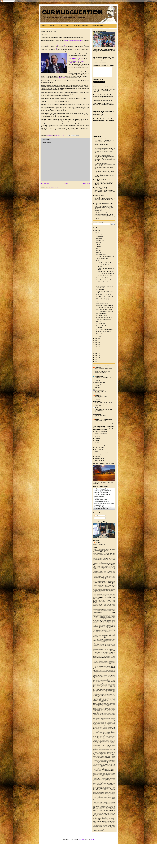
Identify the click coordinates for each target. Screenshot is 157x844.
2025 (96, 232)
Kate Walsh (95, 698)
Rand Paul (105, 773)
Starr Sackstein (104, 797)
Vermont (113, 821)
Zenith (94, 830)
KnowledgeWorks (107, 701)
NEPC (108, 746)
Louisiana (95, 712)
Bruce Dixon (101, 580)
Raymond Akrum (102, 774)
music (106, 737)
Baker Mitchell (111, 567)
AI (106, 553)
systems (109, 802)
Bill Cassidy (100, 572)
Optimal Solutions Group (98, 756)
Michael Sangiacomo (97, 731)
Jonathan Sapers (102, 691)
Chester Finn (112, 598)
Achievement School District (100, 552)
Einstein (102, 646)
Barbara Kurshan (103, 568)
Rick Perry (99, 782)
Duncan (110, 639)
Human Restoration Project (101, 445)
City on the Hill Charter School (106, 608)
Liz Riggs (113, 709)
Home (44, 25)
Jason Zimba (102, 680)
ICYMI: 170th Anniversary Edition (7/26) (104, 155)
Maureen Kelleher (100, 723)
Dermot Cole (101, 636)
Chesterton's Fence (99, 195)
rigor (103, 782)
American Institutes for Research (99, 559)
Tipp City (101, 813)
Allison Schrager (112, 555)
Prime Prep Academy (98, 769)
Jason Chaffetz (96, 680)
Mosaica (94, 737)
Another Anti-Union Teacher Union (104, 284)
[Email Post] (69, 135)
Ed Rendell (99, 640)
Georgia (97, 662)
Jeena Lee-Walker (97, 681)
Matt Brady (102, 722)
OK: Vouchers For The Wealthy (103, 331)
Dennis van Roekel (106, 635)
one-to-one (110, 754)
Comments (98, 518)
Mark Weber (95, 718)
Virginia (106, 822)
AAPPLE (103, 549)
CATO (106, 586)
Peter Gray (110, 764)
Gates (97, 661)
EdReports (97, 641)
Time (97, 813)
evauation (95, 653)
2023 (96, 340)
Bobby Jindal (101, 576)
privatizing (107, 769)
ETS (94, 652)
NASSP (107, 740)
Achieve (106, 550)
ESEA (110, 650)
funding (108, 660)
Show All (113, 423)
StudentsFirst (96, 801)
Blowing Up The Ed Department (103, 279)
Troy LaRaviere (112, 815)
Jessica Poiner (103, 684)
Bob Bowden (104, 575)
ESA (107, 650)
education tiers (103, 644)
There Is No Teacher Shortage (102, 147)
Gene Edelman (109, 661)
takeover (113, 802)
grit (109, 663)
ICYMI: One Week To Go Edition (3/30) (105, 256)
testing (95, 810)
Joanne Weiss (100, 686)
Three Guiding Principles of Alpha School (104, 171)
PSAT (94, 770)
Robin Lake (100, 784)
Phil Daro (97, 765)
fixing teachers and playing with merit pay (55, 45)
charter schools (104, 597)
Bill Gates (107, 572)
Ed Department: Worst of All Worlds (104, 307)
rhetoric (97, 780)
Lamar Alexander (97, 703)
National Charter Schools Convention (100, 742)
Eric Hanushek (110, 649)
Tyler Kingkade (105, 817)
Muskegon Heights (111, 737)
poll (114, 766)
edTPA (101, 641)
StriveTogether (100, 799)
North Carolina (100, 753)
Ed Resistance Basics (105, 640)
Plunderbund (97, 456)
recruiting (97, 777)
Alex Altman (95, 554)
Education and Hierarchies (102, 303)
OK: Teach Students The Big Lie (103, 294)
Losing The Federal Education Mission (105, 262)
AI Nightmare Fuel (100, 289)
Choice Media (100, 602)
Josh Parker (105, 693)
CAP (112, 583)
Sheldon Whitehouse (105, 793)
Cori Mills (99, 617)
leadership (95, 705)
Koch (112, 701)
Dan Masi (108, 622)
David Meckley (102, 630)
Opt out (113, 754)
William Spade (107, 827)
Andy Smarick (96, 562)
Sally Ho (110, 787)
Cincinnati (113, 606)
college (109, 610)
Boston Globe (110, 577)
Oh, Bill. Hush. (99, 260)
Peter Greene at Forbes (100, 54)
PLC (102, 766)
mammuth (81, 839)
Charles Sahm (96, 594)
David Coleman (103, 627)
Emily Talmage (105, 648)
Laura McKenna (99, 704)
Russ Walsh (99, 787)
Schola (100, 789)
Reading (108, 774)
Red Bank (101, 777)
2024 (96, 338)
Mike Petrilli (106, 733)
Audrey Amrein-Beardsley (102, 567)
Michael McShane (111, 729)
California (95, 582)
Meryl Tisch (105, 728)
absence (107, 549)
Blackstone (95, 573)
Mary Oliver (101, 720)
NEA (107, 745)
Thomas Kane (96, 812)
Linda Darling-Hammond (110, 708)
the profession (110, 810)
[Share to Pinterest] (78, 135)
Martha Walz (107, 718)
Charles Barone (106, 593)
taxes (103, 803)
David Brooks (112, 626)
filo (102, 656)
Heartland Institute (106, 666)
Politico (111, 766)
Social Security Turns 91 (100, 391)
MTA (103, 737)
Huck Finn (99, 671)
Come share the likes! (100, 108)
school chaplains (105, 789)
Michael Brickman (96, 729)
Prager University (100, 768)
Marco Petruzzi (100, 713)
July (97, 244)
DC (102, 631)
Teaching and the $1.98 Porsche (102, 179)
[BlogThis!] (73, 135)
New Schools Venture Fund (98, 749)
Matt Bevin (98, 722)
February (98, 334)
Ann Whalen (110, 562)
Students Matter (111, 799)
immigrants (106, 672)
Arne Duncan (111, 564)
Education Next (107, 641)
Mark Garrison (102, 715)
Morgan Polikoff (112, 736)
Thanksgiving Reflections (100, 420)
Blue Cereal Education (106, 573)
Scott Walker (112, 791)
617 (94, 549)
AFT (104, 553)
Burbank (94, 581)
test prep (112, 808)
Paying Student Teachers (102, 301)
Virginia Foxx (110, 822)
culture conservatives (98, 620)
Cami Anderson (102, 582)
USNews (102, 819)
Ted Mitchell (111, 806)
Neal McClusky (112, 745)
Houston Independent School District (104, 670)
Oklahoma (105, 754)
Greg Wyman (99, 663)
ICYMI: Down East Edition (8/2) (102, 187)
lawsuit (114, 704)
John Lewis (113, 689)
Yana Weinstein (100, 829)
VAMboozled (105, 821)
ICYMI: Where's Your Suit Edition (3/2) (105, 329)
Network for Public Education (101, 454)
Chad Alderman (103, 591)
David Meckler (96, 630)
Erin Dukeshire (103, 650)
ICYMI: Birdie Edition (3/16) (102, 299)
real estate (100, 775)
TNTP (105, 813)
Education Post (106, 643)
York (114, 829)
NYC (110, 753)
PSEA (97, 770)
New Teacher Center (108, 749)
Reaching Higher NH (99, 458)
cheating (101, 598)
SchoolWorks (106, 791)
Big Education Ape (99, 407)
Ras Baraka (95, 774)
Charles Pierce (112, 593)
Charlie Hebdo (96, 595)
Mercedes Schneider (106, 726)
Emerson (95, 648)
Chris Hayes (103, 604)
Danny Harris (95, 625)
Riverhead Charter (108, 782)
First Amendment (107, 656)
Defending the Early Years (101, 433)
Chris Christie (97, 604)
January (98, 336)
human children (104, 671)
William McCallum (100, 827)
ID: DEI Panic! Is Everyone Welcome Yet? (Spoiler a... (104, 287)
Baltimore (95, 568)
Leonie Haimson (97, 706)
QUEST (97, 771)
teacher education (99, 804)
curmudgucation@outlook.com (100, 115)
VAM (101, 821)
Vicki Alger (95, 822)
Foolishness (96, 657)
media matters (109, 724)
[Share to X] (75, 135)
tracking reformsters (101, 815)
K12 (98, 696)
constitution (95, 617)
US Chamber (111, 818)
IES (99, 672)
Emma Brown (95, 649)
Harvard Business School (110, 665)
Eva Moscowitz (98, 652)
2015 (96, 357)
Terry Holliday (106, 808)
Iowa (99, 676)
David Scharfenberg (109, 630)
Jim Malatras (99, 685)
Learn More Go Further (103, 705)
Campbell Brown (111, 582)
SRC (103, 795)
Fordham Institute (110, 657)
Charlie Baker (112, 594)
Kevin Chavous (105, 699)
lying (98, 712)
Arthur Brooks (62, 77)
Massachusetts (111, 720)
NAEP (98, 738)
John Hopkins (96, 689)
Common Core (109, 612)
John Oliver (95, 690)
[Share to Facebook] (76, 135)
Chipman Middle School (103, 601)
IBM (94, 672)
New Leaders (105, 748)
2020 (96, 347)
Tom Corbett (110, 813)
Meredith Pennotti (101, 727)
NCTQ (104, 745)
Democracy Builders (97, 635)
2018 (96, 351)
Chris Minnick (110, 604)
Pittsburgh (95, 766)
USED (98, 819)
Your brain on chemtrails (100, 415)
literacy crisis (95, 709)
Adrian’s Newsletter (100, 382)
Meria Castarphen (108, 727)
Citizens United (96, 608)
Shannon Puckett (108, 792)
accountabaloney (99, 376)
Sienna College (112, 793)
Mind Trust (99, 735)
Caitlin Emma (112, 581)
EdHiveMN (97, 438)
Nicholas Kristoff (108, 752)
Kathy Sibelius (101, 698)
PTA (102, 770)
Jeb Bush (113, 680)
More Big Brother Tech (101, 313)
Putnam (113, 770)
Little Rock (100, 709)
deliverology (108, 634)
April (97, 250)
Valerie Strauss (96, 821)
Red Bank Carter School (108, 777)
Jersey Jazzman (104, 683)
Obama (96, 754)
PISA (114, 765)
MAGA (108, 712)
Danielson (107, 624)
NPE (105, 753)
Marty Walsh (95, 719)
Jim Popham (108, 685)
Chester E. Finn (107, 598)
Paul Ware (113, 761)
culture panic (107, 620)
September (99, 240)
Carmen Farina (101, 585)
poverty (94, 768)
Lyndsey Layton (103, 712)
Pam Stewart (98, 757)
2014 (96, 359)
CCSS (60, 25)
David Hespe (99, 629)
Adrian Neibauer (99, 553)
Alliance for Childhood (97, 555)
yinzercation (105, 829)
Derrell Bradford (107, 636)
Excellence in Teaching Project (103, 653)
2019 (96, 349)
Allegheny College (102, 554)
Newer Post (45, 184)
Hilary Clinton (109, 667)
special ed (110, 794)
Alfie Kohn (97, 387)
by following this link (107, 100)
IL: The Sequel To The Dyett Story (104, 275)
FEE (99, 656)
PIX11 (99, 766)
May (97, 248)
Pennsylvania (111, 763)
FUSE (112, 660)
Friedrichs (100, 660)
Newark (105, 751)
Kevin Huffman (112, 699)
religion (108, 778)
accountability (100, 550)
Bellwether (100, 569)
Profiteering (112, 769)
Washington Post (111, 825)
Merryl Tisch (99, 728)
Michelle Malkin (105, 731)
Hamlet (103, 665)
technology (105, 806)
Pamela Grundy (104, 757)
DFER (104, 638)
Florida (113, 656)
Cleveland (101, 609)
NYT (94, 754)
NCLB (101, 745)
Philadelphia (103, 765)
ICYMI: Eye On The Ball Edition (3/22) (105, 273)
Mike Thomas (112, 733)
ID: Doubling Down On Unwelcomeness (105, 271)
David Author (105, 626)
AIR (108, 553)
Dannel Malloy (112, 624)
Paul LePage (95, 761)
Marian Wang (112, 714)
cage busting (107, 581)
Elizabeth (113, 646)
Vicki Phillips (100, 822)
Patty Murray (107, 760)
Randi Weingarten (111, 773)
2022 (96, 342)
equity (105, 649)
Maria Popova (107, 714)
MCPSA (94, 724)
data (107, 625)
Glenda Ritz (109, 662)
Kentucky (99, 699)
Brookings (113, 578)
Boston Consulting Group (102, 577)
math (94, 722)
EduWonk (113, 645)
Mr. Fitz (96, 451)
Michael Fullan (104, 729)
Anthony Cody (99, 563)
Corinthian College (105, 617)
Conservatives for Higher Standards (107, 616)
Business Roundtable (101, 581)
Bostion (106, 576)
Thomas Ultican (110, 812)
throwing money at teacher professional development (65, 48)
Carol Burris (108, 585)
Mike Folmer (105, 732)
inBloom (113, 672)
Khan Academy (110, 700)
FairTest (110, 653)
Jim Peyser (104, 685)
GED (100, 661)
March (98, 252)
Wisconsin (113, 827)
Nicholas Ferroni (102, 752)
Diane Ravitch (109, 637)
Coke (108, 609)
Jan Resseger (112, 677)
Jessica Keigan (96, 684)
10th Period (98, 367)
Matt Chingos (107, 722)
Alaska (110, 553)
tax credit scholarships (97, 803)
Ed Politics (97, 436)
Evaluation (112, 652)
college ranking (100, 612)
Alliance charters (111, 554)
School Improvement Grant (98, 791)
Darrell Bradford (102, 625)
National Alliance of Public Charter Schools (107, 741)
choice (95, 602)
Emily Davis (99, 648)
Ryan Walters (105, 787)
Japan (114, 679)
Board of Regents (97, 575)
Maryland (105, 720)
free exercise (103, 658)
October (98, 238)
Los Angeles (107, 710)
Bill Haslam (113, 572)
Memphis (98, 725)
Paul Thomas (101, 761)
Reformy (99, 778)
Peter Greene (98, 542)
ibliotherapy (113, 671)
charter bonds (102, 595)
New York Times (100, 751)
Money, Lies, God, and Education (104, 309)
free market (109, 658)
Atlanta (98, 566)
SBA (97, 789)
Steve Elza (104, 798)
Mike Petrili (101, 733)
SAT (111, 788)
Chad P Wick (108, 591)
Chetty (104, 600)
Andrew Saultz (109, 560)
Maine (111, 712)
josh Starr (111, 693)
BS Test (107, 580)
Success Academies (108, 801)
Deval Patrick (99, 637)
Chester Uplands (97, 600)
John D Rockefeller (111, 686)
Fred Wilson (98, 658)
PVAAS (94, 771)
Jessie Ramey (111, 684)
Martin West (113, 718)
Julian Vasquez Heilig (108, 695)
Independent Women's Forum (109, 674)
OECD (99, 754)
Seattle (98, 792)
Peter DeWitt (105, 764)
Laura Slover (106, 704)
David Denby (110, 627)
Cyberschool (102, 621)
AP (94, 564)
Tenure (68, 25)
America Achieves (102, 557)
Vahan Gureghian (111, 819)
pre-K (105, 768)
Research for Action (110, 779)
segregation (102, 792)
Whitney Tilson (109, 826)
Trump (94, 817)
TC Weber (107, 803)
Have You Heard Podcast (100, 444)
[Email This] (72, 135)
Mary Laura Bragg (109, 719)
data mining (110, 625)
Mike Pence (95, 733)
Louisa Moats (112, 710)
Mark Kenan (101, 717)
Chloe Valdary (112, 601)
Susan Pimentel (100, 802)
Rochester (110, 784)
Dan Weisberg (112, 622)
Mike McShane (111, 732)
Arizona (101, 564)
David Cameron (96, 627)
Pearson (100, 763)
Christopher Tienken (103, 606)
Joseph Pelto (99, 693)
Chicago (108, 600)
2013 (96, 361)
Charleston (107, 594)
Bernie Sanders (99, 571)
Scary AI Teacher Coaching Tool (103, 319)
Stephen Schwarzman (97, 798)
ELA (105, 646)
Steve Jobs (109, 798)
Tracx (107, 815)
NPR (108, 753)
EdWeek (94, 646)
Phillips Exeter (109, 765)
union (109, 817)
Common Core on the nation (77, 45)
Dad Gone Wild (112, 621)
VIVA (114, 822)
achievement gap (111, 550)
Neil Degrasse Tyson (103, 746)
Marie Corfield (96, 715)
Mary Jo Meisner (102, 719)
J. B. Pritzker (110, 676)
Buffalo (114, 580)
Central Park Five (108, 590)
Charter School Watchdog (101, 431)
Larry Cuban (104, 703)
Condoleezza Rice (106, 615)
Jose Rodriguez (109, 691)
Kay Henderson (108, 698)
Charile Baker (100, 593)
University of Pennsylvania (103, 818)
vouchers (95, 824)
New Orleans (112, 748)
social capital (95, 794)
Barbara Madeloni (110, 568)
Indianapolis (99, 675)
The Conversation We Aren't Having (103, 139)
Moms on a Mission (104, 736)
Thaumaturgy (98, 384)
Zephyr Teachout (99, 830)
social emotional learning (103, 794)
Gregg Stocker (105, 663)
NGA (97, 752)
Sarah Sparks (106, 788)
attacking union (112, 566)
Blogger (92, 839)
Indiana (95, 675)
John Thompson (108, 690)
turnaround (99, 817)
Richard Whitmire (109, 780)
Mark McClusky (107, 717)
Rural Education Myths (101, 315)
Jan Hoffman (106, 677)
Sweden (105, 802)
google (113, 662)
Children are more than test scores (103, 419)
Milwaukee (95, 735)
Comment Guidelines (97, 25)
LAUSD (110, 704)
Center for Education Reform (99, 588)
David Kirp (109, 629)
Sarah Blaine (99, 788)
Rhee (94, 780)
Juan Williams (107, 694)
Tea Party (111, 803)
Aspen (94, 566)
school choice (112, 789)
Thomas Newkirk (103, 812)
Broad (101, 578)
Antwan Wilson (106, 563)
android (113, 560)
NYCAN (113, 753)
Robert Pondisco (108, 783)
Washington (104, 825)
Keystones (104, 700)
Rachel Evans (110, 771)
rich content (102, 780)
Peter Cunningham (97, 764)
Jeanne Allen (107, 680)
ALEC (114, 553)
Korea (114, 701)
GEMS (105, 661)
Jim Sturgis (113, 685)
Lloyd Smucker (96, 710)
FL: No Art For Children (101, 324)
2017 (96, 353)
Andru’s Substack (99, 390)
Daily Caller (95, 622)
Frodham (105, 660)
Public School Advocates (100, 62)
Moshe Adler (99, 737)
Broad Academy (106, 578)
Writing (94, 829)
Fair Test (97, 442)
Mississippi (113, 735)
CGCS (113, 590)
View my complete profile (99, 544)
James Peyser (101, 677)
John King (108, 689)
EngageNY (100, 649)
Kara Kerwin (101, 696)
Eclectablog (97, 435)
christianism (100, 605)
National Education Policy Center (102, 453)
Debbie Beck (109, 631)
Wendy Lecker (102, 826)
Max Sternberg (108, 723)
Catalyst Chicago (101, 586)
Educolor (97, 440)
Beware (105, 571)
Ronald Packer (110, 785)
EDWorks (98, 646)
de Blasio (105, 631)
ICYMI (97, 672)
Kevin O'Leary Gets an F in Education (105, 305)
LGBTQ (103, 706)
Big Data (109, 571)
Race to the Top (103, 771)
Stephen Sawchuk (111, 797)
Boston (110, 576)
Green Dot (95, 663)
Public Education (108, 770)
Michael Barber (111, 728)
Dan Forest (104, 622)
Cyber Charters (96, 621)
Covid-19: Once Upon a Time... (102, 213)
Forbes (100, 657)
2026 (96, 230)
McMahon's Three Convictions (103, 321)
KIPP (102, 701)
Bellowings (98, 401)
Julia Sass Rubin (99, 695)
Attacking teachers (104, 566)
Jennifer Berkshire (111, 681)
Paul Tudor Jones (107, 761)
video (104, 822)
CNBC (105, 609)
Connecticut (113, 615)
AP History (97, 564)
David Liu (113, 629)
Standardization (111, 796)
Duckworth (106, 639)
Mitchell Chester (96, 736)
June (97, 246)
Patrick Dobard (96, 760)
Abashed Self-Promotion (81, 25)
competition (100, 615)
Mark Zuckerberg (101, 718)
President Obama (111, 768)
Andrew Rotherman (101, 560)
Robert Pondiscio (101, 783)
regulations (104, 778)
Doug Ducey (100, 639)
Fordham (104, 657)
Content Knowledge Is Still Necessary (105, 277)
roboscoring (105, 784)
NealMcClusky (95, 746)
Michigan (111, 731)
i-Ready (109, 671)
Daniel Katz (102, 624)
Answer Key (98, 395)
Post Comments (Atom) (53, 187)
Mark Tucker (112, 717)
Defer (111, 632)
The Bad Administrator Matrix (101, 163)
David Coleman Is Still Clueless (103, 282)
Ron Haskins (104, 785)
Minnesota (108, 735)
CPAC (111, 617)
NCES (97, 745)
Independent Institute (97, 674)
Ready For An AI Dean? (101, 254)
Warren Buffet (99, 825)
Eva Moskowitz (106, 652)
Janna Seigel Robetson (107, 679)
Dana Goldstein (96, 624)
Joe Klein (105, 686)
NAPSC (99, 740)
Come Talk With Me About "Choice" (104, 297)
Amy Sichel (109, 559)
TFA (104, 810)
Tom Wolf (104, 814)
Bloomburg (100, 573)
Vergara (110, 821)
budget (110, 580)
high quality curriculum (101, 667)
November (98, 236)
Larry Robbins (110, 703)
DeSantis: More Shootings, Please (104, 317)
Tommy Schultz (110, 814)
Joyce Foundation (100, 694)
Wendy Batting (96, 826)
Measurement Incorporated (101, 724)
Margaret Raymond (107, 713)
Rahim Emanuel (99, 773)
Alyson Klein (96, 557)
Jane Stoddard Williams (98, 679)
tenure (101, 808)
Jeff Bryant (103, 681)
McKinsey (113, 723)
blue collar (113, 573)
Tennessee (95, 808)
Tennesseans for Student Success (107, 807)
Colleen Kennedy (104, 610)
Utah (105, 819)
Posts (96, 515)
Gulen (111, 663)
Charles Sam (102, 594)
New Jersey (100, 748)
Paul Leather (112, 760)
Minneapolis (104, 735)
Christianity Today (107, 605)
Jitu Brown (95, 686)
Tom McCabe (99, 814)
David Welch (99, 631)
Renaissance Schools (101, 779)
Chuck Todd (109, 606)
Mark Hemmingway (109, 715)
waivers (102, 823)
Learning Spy (112, 705)
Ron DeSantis (99, 785)
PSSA (100, 770)
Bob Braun (110, 575)
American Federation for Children (106, 558)
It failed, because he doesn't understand (74, 40)
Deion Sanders (102, 634)
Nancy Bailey (103, 738)
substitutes (101, 801)
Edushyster (107, 645)
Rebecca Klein (105, 775)
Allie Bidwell (105, 555)
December (98, 234)
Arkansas (105, 564)
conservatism (95, 616)
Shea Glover (98, 793)
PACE (94, 757)
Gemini (102, 661)
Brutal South (98, 414)
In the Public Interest (99, 447)
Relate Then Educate (100, 460)
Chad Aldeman (96, 591)
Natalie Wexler (112, 740)
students (105, 799)
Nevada (111, 746)
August (98, 242)
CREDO (105, 618)
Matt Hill (111, 722)
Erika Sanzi (98, 650)
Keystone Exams (97, 700)
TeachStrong (100, 806)
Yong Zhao (110, 829)
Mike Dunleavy (99, 732)
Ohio (102, 754)
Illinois (102, 672)
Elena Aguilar (108, 646)
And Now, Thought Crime (102, 258)
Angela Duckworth (103, 562)
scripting (94, 792)
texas (101, 810)
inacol (110, 672)
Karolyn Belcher (107, 696)
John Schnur (101, 690)
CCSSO (113, 586)
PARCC (109, 757)
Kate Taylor (113, 696)
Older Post (86, 184)
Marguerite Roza (100, 714)
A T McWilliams (98, 549)
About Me (52, 25)
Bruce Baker (96, 580)
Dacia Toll (107, 621)
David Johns (105, 629)
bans (99, 568)
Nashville (103, 740)
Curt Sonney (112, 620)
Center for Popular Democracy (104, 589)
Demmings (113, 634)
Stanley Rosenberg (97, 797)
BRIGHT (98, 578)
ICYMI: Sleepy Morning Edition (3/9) (104, 311)
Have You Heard (97, 666)
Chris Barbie (110, 602)
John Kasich (102, 689)
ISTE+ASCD (103, 676)
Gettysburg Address (103, 662)
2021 (96, 344)
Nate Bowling (95, 741)
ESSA (114, 650)
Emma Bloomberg (111, 648)
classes (97, 609)
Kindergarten (98, 701)
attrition (94, 567)
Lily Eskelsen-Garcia (101, 708)
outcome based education (109, 756)
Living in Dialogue (99, 449)
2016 (96, 355)
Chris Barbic (105, 602)
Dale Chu (99, 622)
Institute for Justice (106, 675)
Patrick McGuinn (102, 760)
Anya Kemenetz (112, 563)
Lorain (101, 710)
